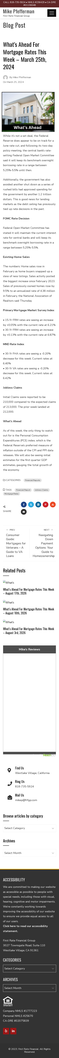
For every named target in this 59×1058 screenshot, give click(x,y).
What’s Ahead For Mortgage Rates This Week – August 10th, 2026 (28, 611)
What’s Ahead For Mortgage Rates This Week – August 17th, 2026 (28, 591)
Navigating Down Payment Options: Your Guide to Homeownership (44, 543)
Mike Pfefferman (18, 11)
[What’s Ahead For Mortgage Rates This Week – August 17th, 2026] (8, 582)
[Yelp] (6, 1031)
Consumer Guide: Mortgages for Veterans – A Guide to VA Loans (16, 543)
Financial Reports (32, 480)
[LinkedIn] (13, 1031)
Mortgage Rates (12, 493)
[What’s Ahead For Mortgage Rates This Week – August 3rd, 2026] (8, 622)
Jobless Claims (41, 490)
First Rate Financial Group (16, 15)
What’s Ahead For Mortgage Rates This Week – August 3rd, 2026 (28, 630)
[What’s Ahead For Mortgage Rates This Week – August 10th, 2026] (8, 602)
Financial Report (23, 490)
